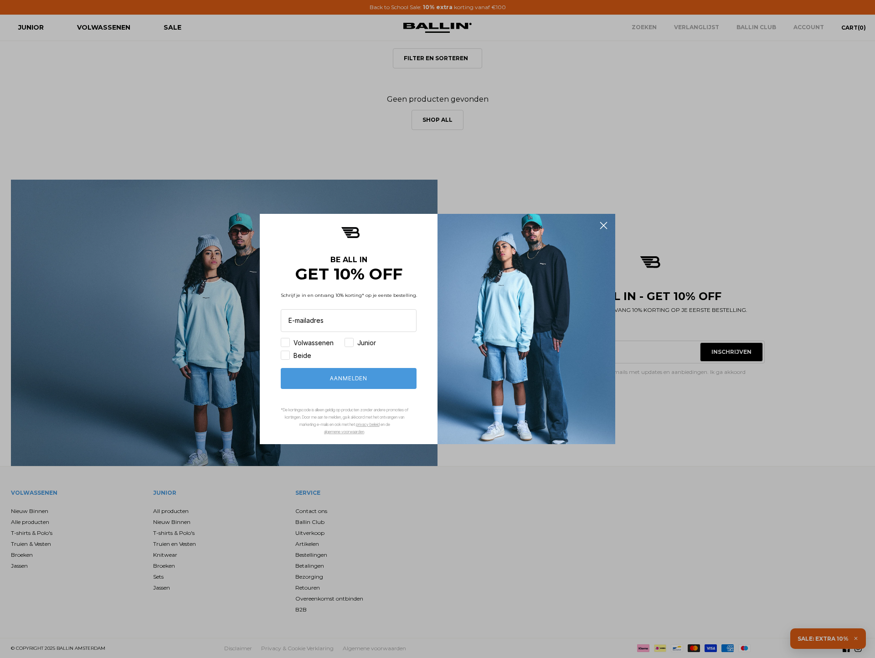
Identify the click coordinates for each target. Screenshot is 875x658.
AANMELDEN (348, 378)
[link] (350, 232)
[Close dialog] (604, 225)
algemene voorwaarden (344, 431)
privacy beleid (368, 424)
